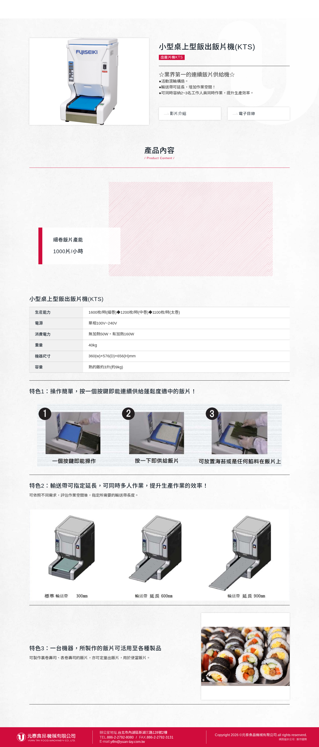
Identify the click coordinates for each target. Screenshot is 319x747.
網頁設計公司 (286, 739)
